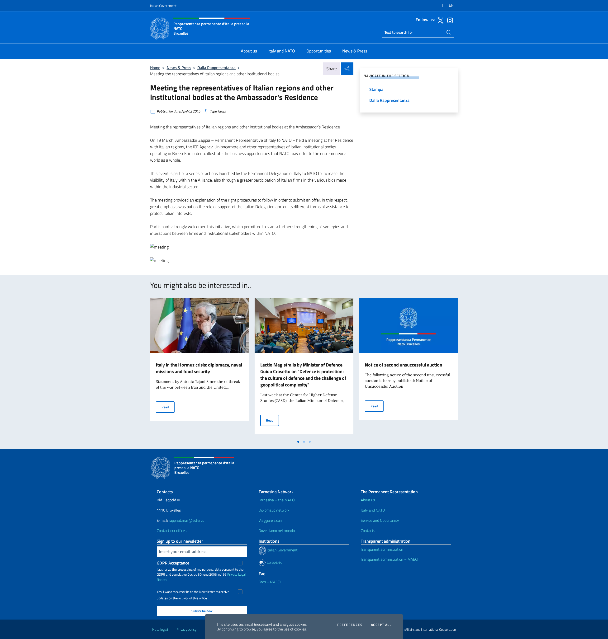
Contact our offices (171, 530)
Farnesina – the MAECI (277, 500)
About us (368, 500)
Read (168, 406)
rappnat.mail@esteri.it (186, 520)
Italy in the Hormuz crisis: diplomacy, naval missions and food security (199, 368)
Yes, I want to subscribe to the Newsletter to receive (193, 591)
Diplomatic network (274, 510)
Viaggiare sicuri (270, 520)
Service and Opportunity (380, 520)
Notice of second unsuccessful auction (403, 364)
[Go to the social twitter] (439, 20)
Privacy (232, 574)
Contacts (368, 530)
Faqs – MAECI (270, 582)
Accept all (381, 624)
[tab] (298, 442)
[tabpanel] (199, 367)
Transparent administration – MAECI (389, 559)
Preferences (349, 624)
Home (155, 67)
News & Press (179, 67)
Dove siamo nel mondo (277, 530)
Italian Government (163, 5)
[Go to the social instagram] (449, 20)
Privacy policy (186, 629)
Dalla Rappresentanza (216, 67)
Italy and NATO (373, 510)
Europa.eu (274, 562)
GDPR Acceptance (173, 563)
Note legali (160, 629)
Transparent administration (382, 549)
